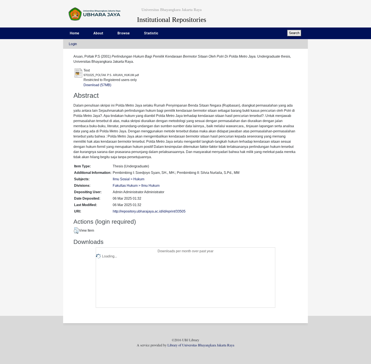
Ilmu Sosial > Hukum (128, 179)
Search (294, 33)
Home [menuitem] (74, 33)
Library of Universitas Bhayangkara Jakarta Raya (200, 345)
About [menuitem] (98, 33)
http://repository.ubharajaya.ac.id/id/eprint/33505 (149, 211)
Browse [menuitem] (123, 33)
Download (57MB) (97, 85)
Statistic (151, 33)
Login (73, 44)
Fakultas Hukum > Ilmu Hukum (136, 185)
